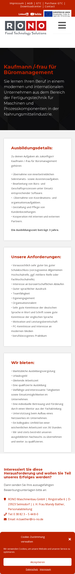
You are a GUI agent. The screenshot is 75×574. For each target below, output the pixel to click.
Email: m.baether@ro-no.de (25, 519)
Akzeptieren (37, 562)
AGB (30, 3)
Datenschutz (32, 569)
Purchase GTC (54, 3)
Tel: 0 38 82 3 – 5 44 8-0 (23, 514)
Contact (50, 6)
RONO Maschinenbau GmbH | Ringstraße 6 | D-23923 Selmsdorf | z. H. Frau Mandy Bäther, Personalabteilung (39, 504)
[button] (70, 539)
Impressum (45, 569)
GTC (39, 3)
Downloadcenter (31, 6)
